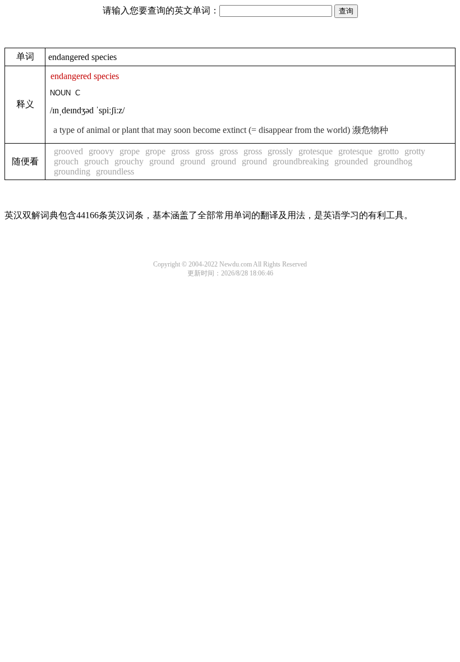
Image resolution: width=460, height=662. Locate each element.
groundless (115, 171)
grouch (66, 161)
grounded (351, 161)
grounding (72, 171)
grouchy (129, 161)
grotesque (315, 151)
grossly (280, 151)
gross (180, 151)
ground (161, 161)
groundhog (393, 161)
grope (129, 151)
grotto (388, 151)
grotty (414, 151)
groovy (101, 151)
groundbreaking (301, 161)
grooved (68, 151)
